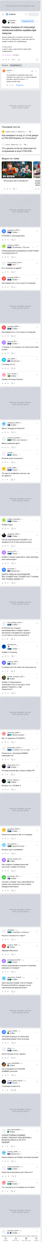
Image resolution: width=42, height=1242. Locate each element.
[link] (17, 176)
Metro (14, 455)
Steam (14, 470)
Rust (14, 265)
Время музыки (18, 735)
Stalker (12, 23)
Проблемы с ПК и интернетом (22, 247)
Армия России (18, 846)
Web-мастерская (19, 440)
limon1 (8, 144)
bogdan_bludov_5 (11, 131)
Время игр (21, 131)
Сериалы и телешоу (20, 932)
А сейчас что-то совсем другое (22, 750)
